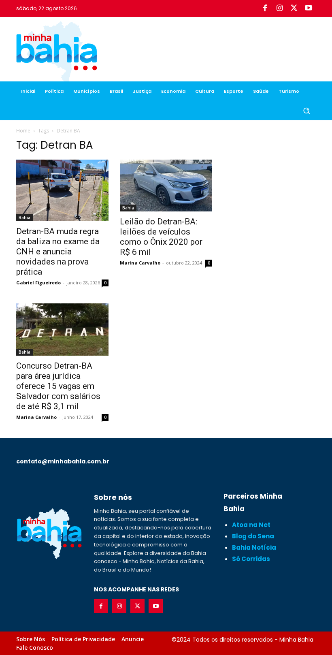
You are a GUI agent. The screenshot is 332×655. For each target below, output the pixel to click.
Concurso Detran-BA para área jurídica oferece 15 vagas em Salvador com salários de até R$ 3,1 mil (58, 386)
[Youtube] (308, 8)
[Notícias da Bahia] (56, 53)
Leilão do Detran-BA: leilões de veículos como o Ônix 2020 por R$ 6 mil (161, 237)
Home (23, 130)
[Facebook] (265, 8)
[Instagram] (279, 8)
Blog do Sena (253, 536)
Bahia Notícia (254, 547)
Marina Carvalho (140, 263)
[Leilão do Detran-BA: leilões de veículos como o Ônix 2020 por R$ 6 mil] (166, 185)
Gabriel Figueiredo (38, 282)
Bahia (24, 217)
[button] (306, 110)
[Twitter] (294, 8)
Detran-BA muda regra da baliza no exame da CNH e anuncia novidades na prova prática (58, 251)
